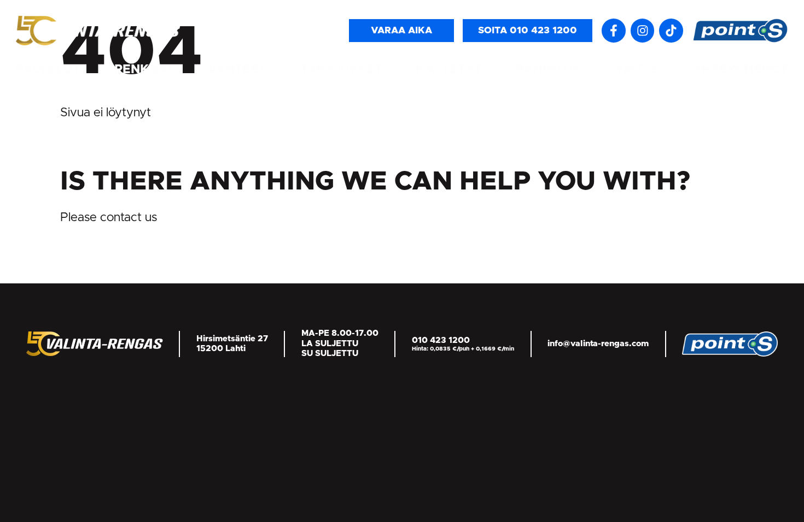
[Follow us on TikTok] (671, 31)
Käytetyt (449, 69)
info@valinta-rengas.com (598, 344)
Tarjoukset (341, 69)
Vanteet (237, 69)
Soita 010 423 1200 (527, 30)
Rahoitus (548, 69)
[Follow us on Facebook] (614, 31)
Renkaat (144, 69)
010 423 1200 (441, 340)
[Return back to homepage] (98, 30)
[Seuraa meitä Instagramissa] (643, 31)
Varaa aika (401, 30)
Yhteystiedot (740, 69)
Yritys (637, 69)
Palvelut (48, 69)
